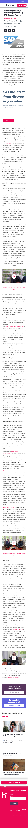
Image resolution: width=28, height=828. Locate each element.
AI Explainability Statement (14, 817)
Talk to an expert (14, 692)
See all (5, 716)
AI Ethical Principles (22, 815)
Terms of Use (12, 815)
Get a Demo (18, 807)
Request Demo (22, 5)
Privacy (17, 815)
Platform (11, 810)
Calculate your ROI (14, 706)
